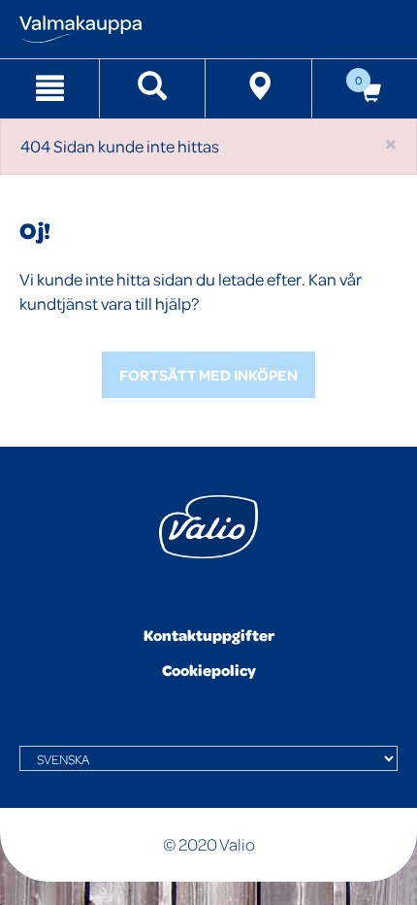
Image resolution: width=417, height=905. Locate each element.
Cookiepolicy (209, 670)
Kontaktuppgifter (209, 635)
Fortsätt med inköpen (208, 374)
